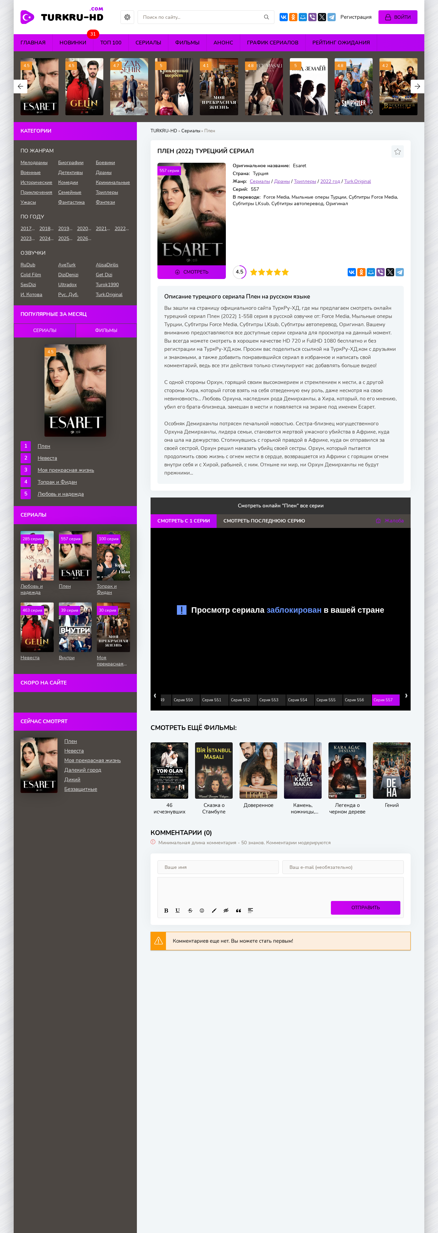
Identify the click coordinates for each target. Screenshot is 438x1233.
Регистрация (356, 17)
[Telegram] (331, 17)
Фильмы (187, 42)
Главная (33, 42)
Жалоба (394, 520)
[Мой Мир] (303, 17)
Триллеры (305, 181)
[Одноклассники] (293, 17)
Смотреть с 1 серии (183, 521)
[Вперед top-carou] (417, 86)
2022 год (330, 181)
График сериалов (272, 42)
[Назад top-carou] (20, 86)
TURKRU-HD (72, 16)
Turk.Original (357, 181)
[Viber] (312, 17)
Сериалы (148, 42)
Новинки (76, 40)
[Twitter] (322, 17)
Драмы (282, 181)
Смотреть (195, 272)
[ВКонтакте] (284, 17)
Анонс (223, 42)
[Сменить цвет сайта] (127, 17)
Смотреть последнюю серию (264, 521)
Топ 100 (110, 42)
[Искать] (266, 17)
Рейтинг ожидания (341, 42)
